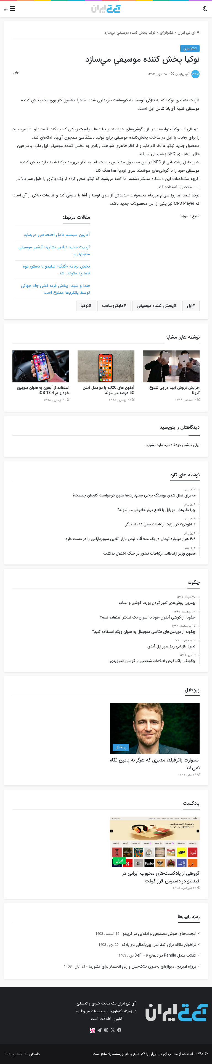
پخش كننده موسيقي (155, 305)
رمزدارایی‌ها (189, 916)
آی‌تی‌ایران (182, 74)
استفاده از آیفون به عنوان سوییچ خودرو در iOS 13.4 (43, 390)
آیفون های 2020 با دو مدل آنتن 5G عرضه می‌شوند (108, 390)
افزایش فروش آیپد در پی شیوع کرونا (174, 390)
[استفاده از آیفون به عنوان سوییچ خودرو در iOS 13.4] (40, 366)
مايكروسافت (112, 305)
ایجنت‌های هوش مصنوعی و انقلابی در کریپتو (159, 934)
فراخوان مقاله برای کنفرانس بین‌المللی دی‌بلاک (159, 945)
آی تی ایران (187, 33)
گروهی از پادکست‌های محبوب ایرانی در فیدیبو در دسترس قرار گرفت (161, 877)
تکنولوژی (166, 33)
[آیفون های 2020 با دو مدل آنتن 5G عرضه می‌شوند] (106, 366)
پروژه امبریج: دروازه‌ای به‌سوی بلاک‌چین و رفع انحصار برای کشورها (142, 966)
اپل (189, 305)
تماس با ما (14, 1054)
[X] (112, 1030)
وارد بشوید (154, 445)
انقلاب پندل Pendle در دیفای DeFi (165, 955)
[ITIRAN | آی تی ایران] (105, 9)
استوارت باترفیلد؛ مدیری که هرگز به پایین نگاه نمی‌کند (155, 764)
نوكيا (85, 305)
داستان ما (32, 1054)
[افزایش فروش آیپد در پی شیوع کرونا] (171, 366)
